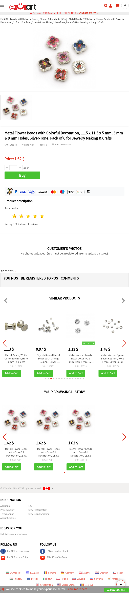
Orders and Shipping (39, 514)
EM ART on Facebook (18, 551)
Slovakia (81, 578)
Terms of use (7, 514)
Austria (87, 572)
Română (52, 572)
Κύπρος (116, 578)
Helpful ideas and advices (13, 534)
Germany (69, 572)
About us (5, 505)
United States (69, 584)
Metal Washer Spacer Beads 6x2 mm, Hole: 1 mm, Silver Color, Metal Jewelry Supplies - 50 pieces (113, 358)
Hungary (18, 578)
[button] (45, 378)
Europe (34, 578)
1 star (14, 216)
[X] (2, 589)
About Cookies (8, 518)
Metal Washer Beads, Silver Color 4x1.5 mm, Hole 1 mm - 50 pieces (81, 358)
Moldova (89, 584)
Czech (120, 572)
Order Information (37, 510)
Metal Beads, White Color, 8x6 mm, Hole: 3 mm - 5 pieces (16, 358)
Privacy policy (7, 510)
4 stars (35, 216)
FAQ (30, 505)
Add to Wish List (63, 144)
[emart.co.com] (22, 6)
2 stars (21, 216)
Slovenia (98, 578)
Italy (50, 578)
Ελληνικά (34, 572)
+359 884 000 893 (87, 13)
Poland (64, 578)
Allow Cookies (116, 589)
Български (15, 572)
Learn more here (77, 589)
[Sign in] (110, 5)
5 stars (42, 216)
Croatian (104, 572)
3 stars (28, 216)
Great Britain (46, 584)
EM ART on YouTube (17, 557)
